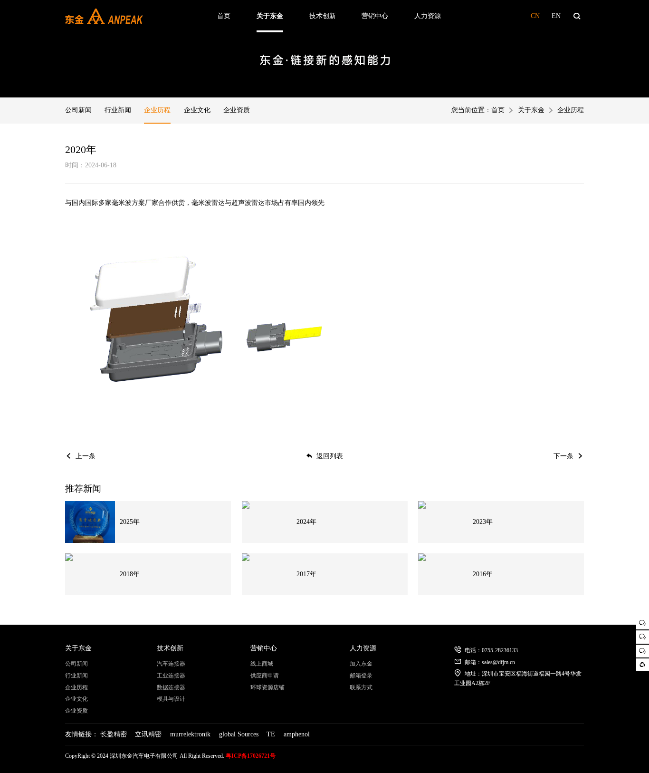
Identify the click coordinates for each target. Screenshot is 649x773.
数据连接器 (171, 687)
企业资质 (236, 110)
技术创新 (322, 15)
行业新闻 (118, 110)
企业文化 (197, 110)
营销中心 (375, 15)
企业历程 (157, 110)
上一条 (85, 456)
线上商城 (261, 663)
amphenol (297, 734)
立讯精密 (148, 734)
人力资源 (427, 15)
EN (556, 15)
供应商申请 (264, 675)
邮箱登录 (361, 675)
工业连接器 (171, 675)
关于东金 (270, 15)
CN (535, 15)
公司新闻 (78, 110)
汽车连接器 (171, 663)
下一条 (563, 456)
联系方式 (361, 687)
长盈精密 (113, 734)
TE (271, 734)
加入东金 (361, 663)
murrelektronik (190, 734)
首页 (223, 15)
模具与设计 (171, 699)
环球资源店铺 (267, 687)
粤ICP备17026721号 (251, 756)
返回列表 (329, 456)
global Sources (238, 734)
